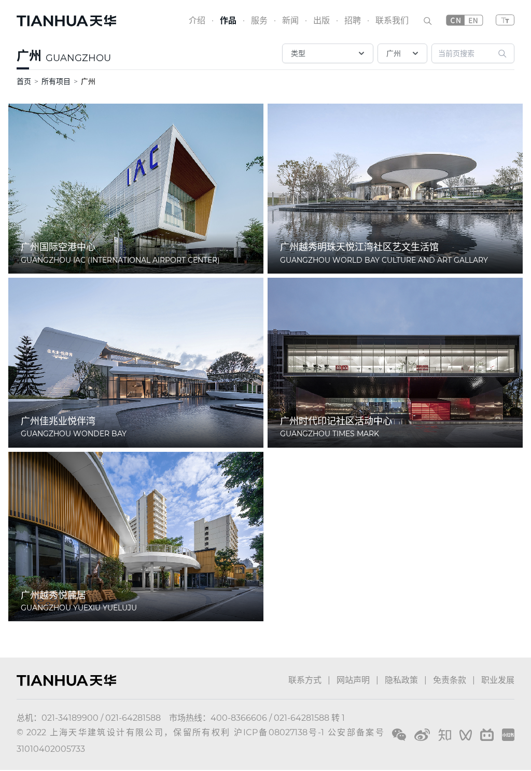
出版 (321, 20)
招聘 (352, 20)
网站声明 (353, 680)
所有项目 (56, 81)
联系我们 (392, 20)
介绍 (197, 20)
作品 (228, 20)
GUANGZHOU (78, 58)
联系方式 (305, 680)
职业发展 (497, 680)
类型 (298, 53)
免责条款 (449, 680)
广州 (29, 55)
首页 (24, 81)
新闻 (290, 20)
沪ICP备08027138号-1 (279, 732)
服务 (259, 20)
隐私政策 (401, 680)
